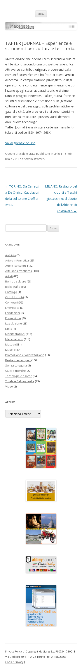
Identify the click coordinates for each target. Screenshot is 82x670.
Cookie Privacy (14, 662)
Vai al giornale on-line (20, 143)
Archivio (10, 255)
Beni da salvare (15, 281)
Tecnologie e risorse (18, 376)
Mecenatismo (14, 339)
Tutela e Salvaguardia (19, 381)
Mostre (10, 344)
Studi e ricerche (15, 371)
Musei (9, 350)
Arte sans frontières (18, 271)
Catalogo (11, 292)
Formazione (13, 318)
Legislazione (13, 323)
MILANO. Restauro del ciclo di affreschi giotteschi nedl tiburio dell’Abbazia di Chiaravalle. (61, 198)
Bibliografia (12, 287)
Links (57, 154)
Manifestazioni (15, 334)
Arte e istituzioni (15, 266)
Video (9, 386)
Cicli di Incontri (14, 297)
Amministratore (34, 159)
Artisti (9, 276)
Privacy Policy (13, 651)
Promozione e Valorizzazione (24, 355)
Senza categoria (16, 365)
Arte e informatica (17, 260)
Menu (41, 13)
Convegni (11, 302)
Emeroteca (12, 308)
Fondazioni (12, 313)
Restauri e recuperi (18, 360)
